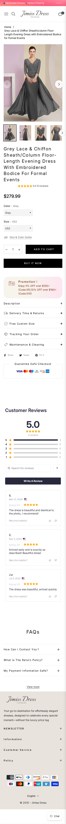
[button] (33, 186)
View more (33, 686)
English (31, 795)
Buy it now (33, 263)
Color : (11, 205)
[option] (33, 83)
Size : (10, 221)
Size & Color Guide (21, 237)
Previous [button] (7, 84)
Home (7, 26)
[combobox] (57, 468)
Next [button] (59, 84)
